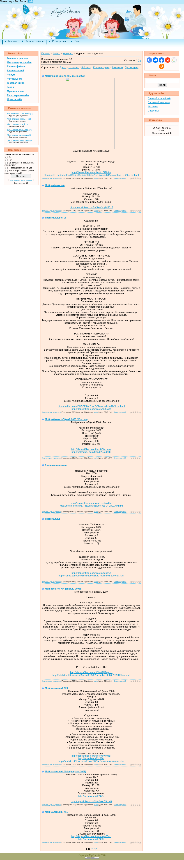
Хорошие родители (56, 465)
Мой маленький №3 (56, 688)
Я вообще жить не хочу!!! (20, 168)
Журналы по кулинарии (17, 130)
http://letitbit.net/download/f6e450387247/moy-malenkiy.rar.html (91, 761)
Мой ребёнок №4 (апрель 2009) (63, 588)
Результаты (14, 180)
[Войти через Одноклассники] (161, 66)
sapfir (96, 178)
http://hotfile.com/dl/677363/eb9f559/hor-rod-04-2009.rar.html (91, 505)
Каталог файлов (34, 41)
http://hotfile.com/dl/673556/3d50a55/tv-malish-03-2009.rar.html (91, 575)
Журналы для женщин (17, 119)
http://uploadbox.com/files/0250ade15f (91, 452)
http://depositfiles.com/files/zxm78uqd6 (91, 801)
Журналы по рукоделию (18, 135)
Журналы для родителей (18, 113)
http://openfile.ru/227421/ (91, 796)
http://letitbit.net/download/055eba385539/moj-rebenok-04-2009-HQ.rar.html (91, 675)
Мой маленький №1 (56, 812)
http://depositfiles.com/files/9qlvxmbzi (91, 755)
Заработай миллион (159, 102)
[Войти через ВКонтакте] (155, 60)
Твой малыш (52, 518)
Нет (10, 160)
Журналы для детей (16, 124)
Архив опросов (26, 180)
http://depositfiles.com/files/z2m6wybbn (91, 503)
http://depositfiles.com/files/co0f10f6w (91, 172)
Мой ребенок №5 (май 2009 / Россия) (66, 419)
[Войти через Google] (174, 60)
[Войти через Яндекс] (167, 60)
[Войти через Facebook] (161, 60)
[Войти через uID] (149, 60)
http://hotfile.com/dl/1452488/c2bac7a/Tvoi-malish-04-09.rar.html (91, 406)
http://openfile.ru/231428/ (91, 758)
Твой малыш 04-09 (55, 217)
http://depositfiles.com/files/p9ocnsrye (91, 573)
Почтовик (153, 106)
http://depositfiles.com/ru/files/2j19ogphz (91, 672)
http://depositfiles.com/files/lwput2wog (91, 409)
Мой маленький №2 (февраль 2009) (65, 771)
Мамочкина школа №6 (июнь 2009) (65, 76)
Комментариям (101, 67)
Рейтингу (86, 67)
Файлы (56, 53)
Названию (73, 67)
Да (10, 157)
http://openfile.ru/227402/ (91, 839)
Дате (62, 67)
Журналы (68, 53)
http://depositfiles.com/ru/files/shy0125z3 (91, 207)
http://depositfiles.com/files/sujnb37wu (91, 836)
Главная (12, 41)
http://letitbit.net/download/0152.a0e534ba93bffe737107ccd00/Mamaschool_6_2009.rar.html (91, 175)
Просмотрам (131, 67)
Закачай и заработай (159, 98)
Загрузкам (117, 67)
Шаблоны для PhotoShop (18, 140)
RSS (30, 1)
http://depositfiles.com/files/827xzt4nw (91, 449)
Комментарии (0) (120, 178)
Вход (77, 41)
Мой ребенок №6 (55, 185)
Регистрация (59, 41)
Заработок (153, 110)
